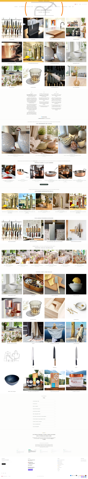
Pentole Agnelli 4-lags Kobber (44, 162)
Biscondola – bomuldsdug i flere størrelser (37, 265)
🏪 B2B (58, 468)
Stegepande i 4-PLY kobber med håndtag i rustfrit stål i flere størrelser (51, 180)
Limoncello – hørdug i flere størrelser (22, 265)
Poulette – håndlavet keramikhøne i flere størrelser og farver (72, 155)
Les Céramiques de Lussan (44, 123)
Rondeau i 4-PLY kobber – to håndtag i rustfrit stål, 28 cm (65, 180)
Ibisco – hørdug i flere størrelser (8, 265)
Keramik (70, 6)
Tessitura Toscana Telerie (8, 264)
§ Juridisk (59, 466)
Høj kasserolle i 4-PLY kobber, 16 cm (22, 180)
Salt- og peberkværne (22, 6)
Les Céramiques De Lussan (37, 6)
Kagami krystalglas (57, 6)
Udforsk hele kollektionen (44, 184)
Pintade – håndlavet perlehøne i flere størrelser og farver (16, 155)
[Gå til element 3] (44, 451)
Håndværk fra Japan (50, 6)
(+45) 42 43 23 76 (48, 118)
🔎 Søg (58, 470)
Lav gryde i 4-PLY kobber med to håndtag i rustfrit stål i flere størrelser (79, 180)
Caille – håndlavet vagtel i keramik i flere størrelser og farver (44, 155)
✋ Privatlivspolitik (59, 467)
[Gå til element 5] (67, 451)
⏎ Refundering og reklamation (61, 464)
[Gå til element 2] (32, 451)
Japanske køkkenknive (64, 6)
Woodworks (16, 6)
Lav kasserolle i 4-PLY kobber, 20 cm (37, 180)
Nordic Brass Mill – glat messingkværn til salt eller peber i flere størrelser (10, 212)
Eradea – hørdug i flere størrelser (79, 265)
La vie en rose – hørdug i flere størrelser (51, 265)
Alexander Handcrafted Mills (44, 191)
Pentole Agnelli (8, 179)
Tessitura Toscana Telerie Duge (44, 247)
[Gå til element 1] (20, 451)
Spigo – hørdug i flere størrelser (65, 265)
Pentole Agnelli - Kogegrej (29, 6)
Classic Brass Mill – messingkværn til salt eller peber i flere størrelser (27, 212)
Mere (73, 6)
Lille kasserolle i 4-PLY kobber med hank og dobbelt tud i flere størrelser (8, 180)
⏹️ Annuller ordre (59, 465)
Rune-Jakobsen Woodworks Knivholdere (44, 218)
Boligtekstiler (44, 6)
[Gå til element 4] (55, 451)
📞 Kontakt (59, 469)
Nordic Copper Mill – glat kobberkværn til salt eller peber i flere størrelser (78, 212)
